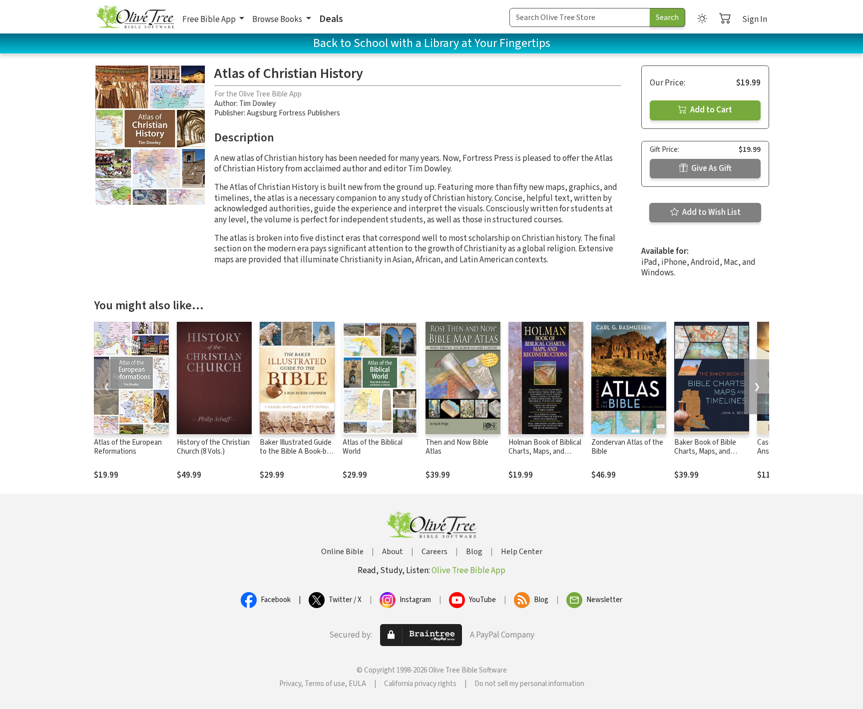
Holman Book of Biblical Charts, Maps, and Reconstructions (544, 452)
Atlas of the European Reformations (128, 447)
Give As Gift (711, 168)
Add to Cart (710, 110)
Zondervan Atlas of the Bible (627, 447)
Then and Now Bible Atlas (457, 447)
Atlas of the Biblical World (373, 447)
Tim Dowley (257, 103)
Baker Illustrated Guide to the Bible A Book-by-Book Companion (296, 452)
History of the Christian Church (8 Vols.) (213, 447)
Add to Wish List (711, 212)
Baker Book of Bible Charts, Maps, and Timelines (705, 452)
